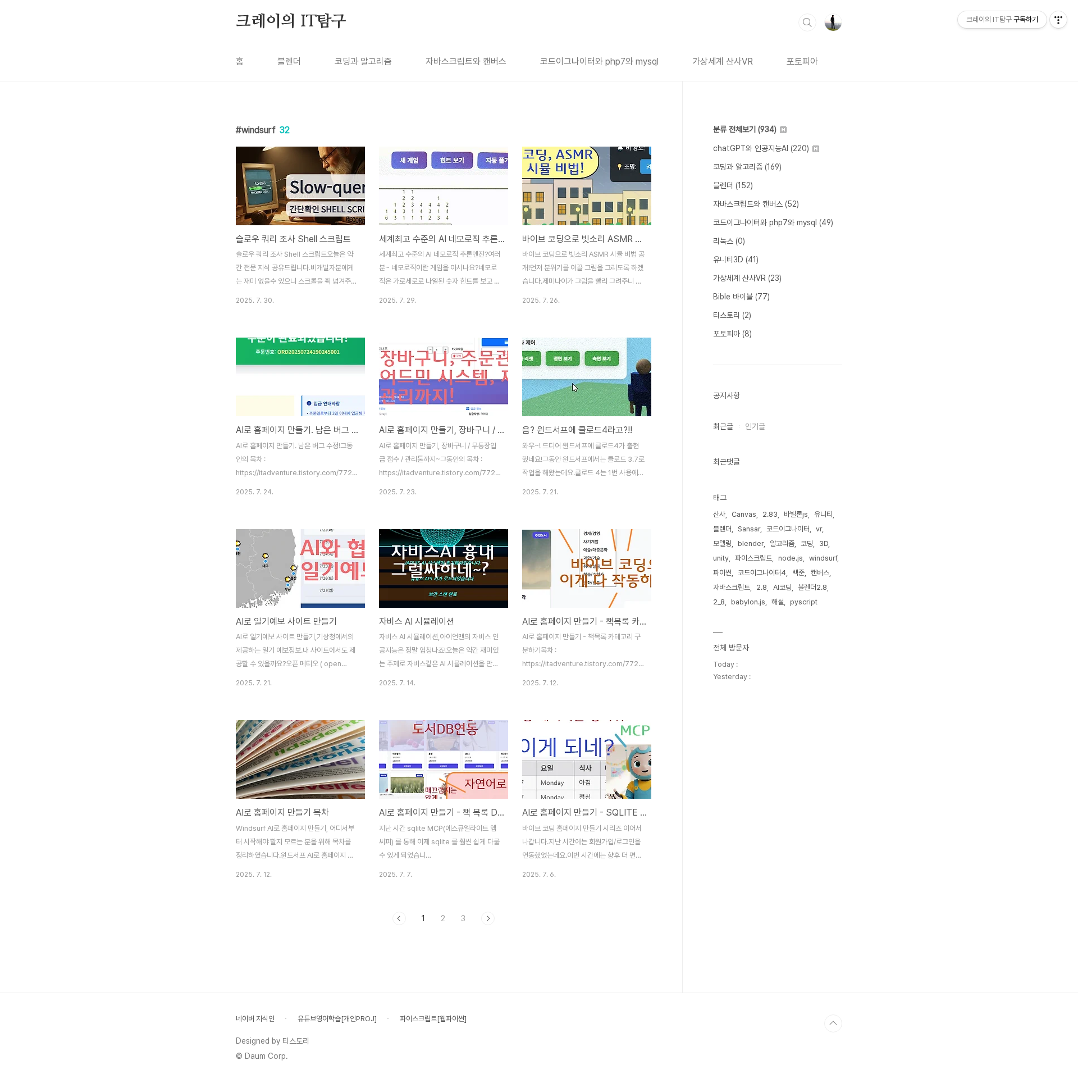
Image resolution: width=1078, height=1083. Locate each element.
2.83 (770, 514)
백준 (798, 572)
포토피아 (802, 61)
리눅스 (729, 240)
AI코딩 (782, 587)
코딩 (807, 543)
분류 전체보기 (744, 129)
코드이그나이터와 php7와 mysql (599, 61)
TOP (833, 1023)
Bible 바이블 (741, 296)
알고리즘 (782, 543)
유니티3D (736, 259)
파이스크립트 (753, 558)
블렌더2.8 (812, 587)
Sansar (749, 529)
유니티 (823, 514)
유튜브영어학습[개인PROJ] (337, 1018)
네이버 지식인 (255, 1018)
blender (751, 543)
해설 (777, 602)
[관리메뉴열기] (1058, 19)
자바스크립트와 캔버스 (466, 61)
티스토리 (732, 315)
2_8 (719, 602)
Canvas (744, 514)
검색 (807, 22)
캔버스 (820, 572)
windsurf (823, 558)
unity (721, 558)
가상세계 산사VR (722, 61)
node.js (790, 558)
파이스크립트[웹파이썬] (433, 1018)
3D (823, 543)
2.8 (761, 587)
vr (819, 529)
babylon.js (748, 602)
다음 (488, 918)
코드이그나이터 (788, 529)
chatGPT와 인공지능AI (761, 148)
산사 (719, 514)
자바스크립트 (731, 587)
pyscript (803, 602)
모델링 (722, 543)
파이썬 (722, 572)
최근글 (723, 426)
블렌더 (289, 61)
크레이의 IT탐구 (291, 22)
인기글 (755, 426)
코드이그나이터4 (762, 572)
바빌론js (796, 514)
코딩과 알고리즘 (363, 61)
